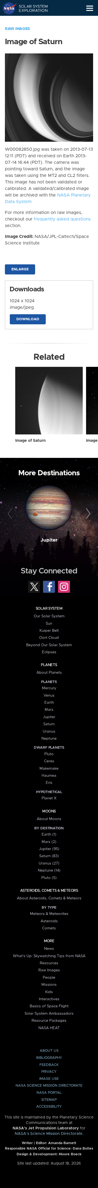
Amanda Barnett (62, 1143)
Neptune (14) (49, 870)
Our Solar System (49, 616)
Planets (49, 665)
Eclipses (49, 652)
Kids (49, 992)
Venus (49, 695)
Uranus (49, 731)
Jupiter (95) (49, 849)
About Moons (49, 819)
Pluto (49, 754)
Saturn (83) (49, 856)
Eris (49, 783)
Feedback (49, 1065)
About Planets (49, 673)
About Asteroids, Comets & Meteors (49, 898)
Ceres (49, 761)
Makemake (49, 768)
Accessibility (49, 1106)
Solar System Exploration (30, 8)
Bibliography (49, 1058)
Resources (49, 963)
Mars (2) (49, 842)
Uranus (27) (49, 863)
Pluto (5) (49, 878)
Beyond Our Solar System (49, 645)
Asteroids (49, 921)
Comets (49, 928)
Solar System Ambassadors (49, 1013)
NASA (7, 8)
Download (27, 319)
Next (87, 514)
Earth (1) (49, 834)
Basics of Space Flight (49, 1006)
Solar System (49, 608)
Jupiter (49, 540)
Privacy (49, 1072)
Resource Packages (49, 1021)
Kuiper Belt (49, 631)
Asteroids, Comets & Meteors (49, 891)
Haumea (49, 776)
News (49, 949)
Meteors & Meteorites (49, 914)
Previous (10, 514)
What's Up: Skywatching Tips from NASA (49, 956)
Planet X (49, 798)
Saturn (49, 724)
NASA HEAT (49, 1028)
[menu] (90, 8)
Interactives (49, 999)
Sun (49, 623)
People (49, 978)
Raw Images (17, 29)
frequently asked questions (62, 219)
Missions (49, 985)
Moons (49, 811)
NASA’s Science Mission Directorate (48, 1134)
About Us (49, 1051)
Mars (49, 710)
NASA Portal (49, 1093)
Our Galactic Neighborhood (30, 20)
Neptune (49, 738)
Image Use (49, 1079)
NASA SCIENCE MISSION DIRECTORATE (49, 1085)
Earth (49, 703)
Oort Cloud (49, 638)
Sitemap (49, 1100)
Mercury (49, 688)
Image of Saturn (30, 441)
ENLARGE (20, 269)
